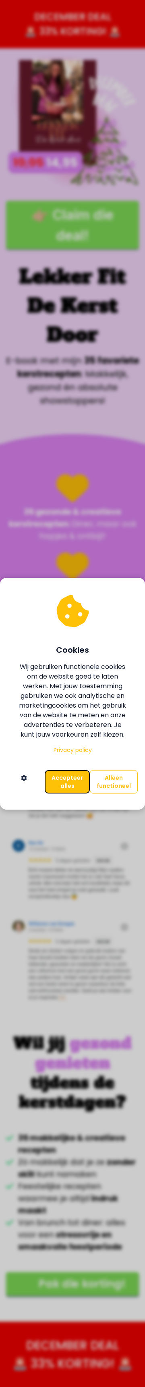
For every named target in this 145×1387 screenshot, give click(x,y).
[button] (24, 781)
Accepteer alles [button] (67, 782)
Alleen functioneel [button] (114, 782)
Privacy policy (73, 750)
